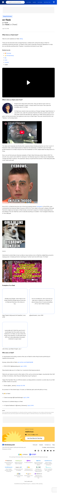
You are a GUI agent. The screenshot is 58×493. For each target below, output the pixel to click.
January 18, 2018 (20, 385)
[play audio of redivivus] (26, 434)
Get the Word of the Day (34, 438)
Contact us (48, 444)
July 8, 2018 (30, 405)
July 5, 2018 (26, 397)
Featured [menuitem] (28, 2)
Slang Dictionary (7, 16)
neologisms (39, 206)
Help (53, 444)
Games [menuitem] (34, 2)
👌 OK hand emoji (9, 55)
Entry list (35, 444)
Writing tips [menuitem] (47, 2)
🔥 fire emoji (8, 53)
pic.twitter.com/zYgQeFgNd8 (25, 362)
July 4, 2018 (23, 366)
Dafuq (21, 38)
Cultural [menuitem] (40, 2)
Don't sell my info (28, 481)
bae (5, 57)
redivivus (29, 431)
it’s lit (6, 60)
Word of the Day (29, 429)
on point (7, 62)
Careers (41, 444)
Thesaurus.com (54, 2)
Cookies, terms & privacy (48, 447)
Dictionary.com (3, 2)
